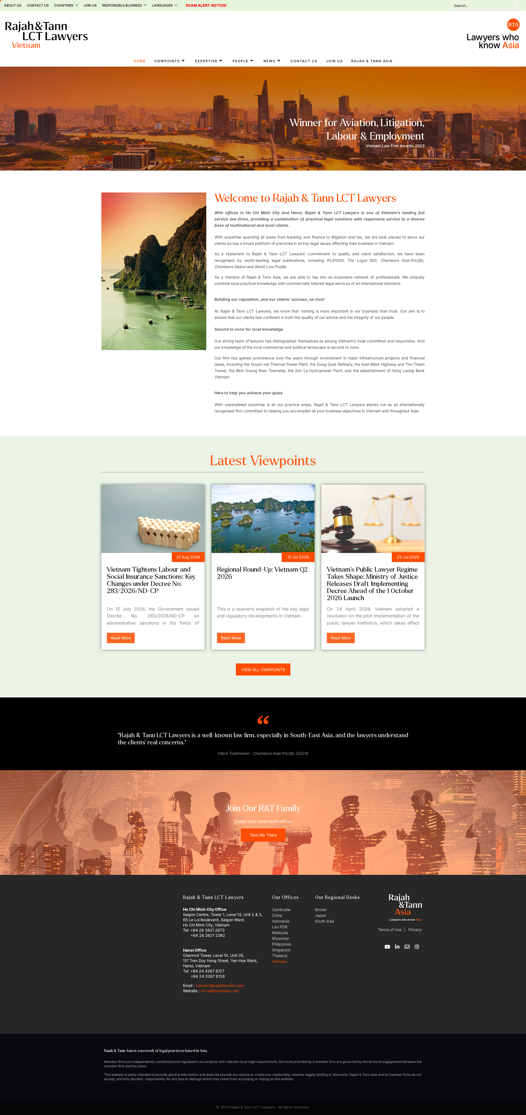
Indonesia (280, 921)
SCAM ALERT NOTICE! (199, 5)
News (270, 61)
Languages (162, 5)
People (240, 61)
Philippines (281, 944)
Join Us (90, 5)
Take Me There (263, 835)
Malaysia (280, 932)
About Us (12, 5)
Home (140, 61)
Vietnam (279, 961)
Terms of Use (390, 929)
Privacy (414, 929)
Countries (63, 5)
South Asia (324, 921)
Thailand (279, 955)
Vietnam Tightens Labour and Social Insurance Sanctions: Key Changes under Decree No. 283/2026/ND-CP (151, 580)
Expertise (206, 61)
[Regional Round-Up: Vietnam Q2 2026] (263, 519)
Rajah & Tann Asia (372, 61)
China (277, 915)
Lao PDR (279, 926)
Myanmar (280, 938)
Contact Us (38, 5)
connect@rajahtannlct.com (220, 985)
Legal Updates (125, 558)
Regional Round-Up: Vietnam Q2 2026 (262, 573)
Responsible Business (122, 5)
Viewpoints (167, 61)
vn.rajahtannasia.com (220, 990)
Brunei (320, 909)
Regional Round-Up (240, 558)
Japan (320, 915)
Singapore (281, 949)
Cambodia (281, 909)
